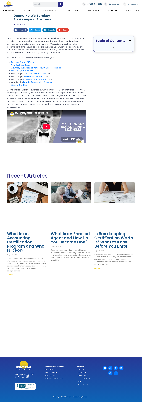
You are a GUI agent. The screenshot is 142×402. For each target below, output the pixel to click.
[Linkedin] (121, 368)
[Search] (60, 4)
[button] (21, 30)
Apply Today (81, 376)
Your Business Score (20, 65)
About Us (27, 10)
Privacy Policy (82, 384)
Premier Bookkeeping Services (37, 82)
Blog (79, 382)
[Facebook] (110, 368)
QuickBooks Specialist (33, 76)
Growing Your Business (54, 379)
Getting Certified (19, 85)
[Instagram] (110, 373)
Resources (92, 10)
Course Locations (84, 379)
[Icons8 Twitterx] (116, 368)
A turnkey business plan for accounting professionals (36, 68)
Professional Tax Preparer (35, 79)
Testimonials (81, 373)
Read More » (10, 275)
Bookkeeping (50, 370)
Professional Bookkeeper (35, 73)
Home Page (8, 10)
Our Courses (71, 10)
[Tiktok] (116, 373)
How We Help (48, 10)
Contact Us (81, 367)
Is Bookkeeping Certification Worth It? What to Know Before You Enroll (113, 240)
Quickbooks (50, 376)
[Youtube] (105, 368)
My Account (131, 10)
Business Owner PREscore (23, 62)
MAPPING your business (22, 70)
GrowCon (112, 10)
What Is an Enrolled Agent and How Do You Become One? (70, 238)
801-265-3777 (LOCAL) (22, 378)
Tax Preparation (51, 373)
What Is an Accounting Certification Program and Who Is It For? (25, 242)
